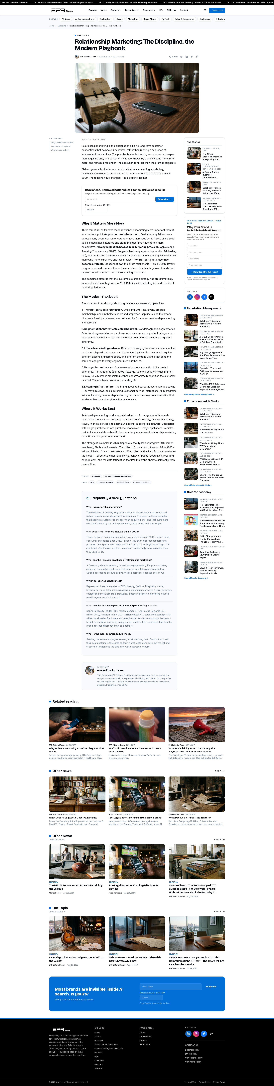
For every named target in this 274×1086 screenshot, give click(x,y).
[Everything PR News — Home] (61, 10)
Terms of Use (190, 1082)
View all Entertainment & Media (197, 485)
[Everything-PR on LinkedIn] (190, 297)
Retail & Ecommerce (184, 19)
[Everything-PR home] (69, 1029)
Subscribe (164, 199)
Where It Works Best (60, 150)
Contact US (217, 10)
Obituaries (99, 1060)
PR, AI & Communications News (118, 476)
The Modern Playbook (61, 146)
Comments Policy (193, 1062)
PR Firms (171, 10)
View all (218, 839)
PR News (66, 19)
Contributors (145, 1036)
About (142, 1032)
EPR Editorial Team (177, 896)
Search (97, 1036)
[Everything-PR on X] (211, 297)
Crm (92, 482)
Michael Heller (55, 893)
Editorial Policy (192, 1050)
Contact (184, 10)
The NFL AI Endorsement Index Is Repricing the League (56, 2)
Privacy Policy (204, 1082)
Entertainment (223, 19)
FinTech (165, 19)
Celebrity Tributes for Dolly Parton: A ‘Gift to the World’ (185, 2)
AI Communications (84, 19)
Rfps (96, 1056)
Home (51, 26)
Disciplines (130, 10)
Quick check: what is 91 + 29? (152, 993)
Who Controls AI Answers (106, 1044)
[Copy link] (197, 56)
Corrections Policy (194, 1058)
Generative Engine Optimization (109, 1048)
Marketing (133, 19)
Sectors (115, 10)
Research (148, 10)
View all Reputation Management (198, 394)
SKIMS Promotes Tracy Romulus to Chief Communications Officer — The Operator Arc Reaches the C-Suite (196, 961)
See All (218, 771)
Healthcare (205, 19)
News (104, 10)
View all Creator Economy (195, 578)
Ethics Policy (191, 1054)
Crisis (120, 19)
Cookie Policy (219, 1082)
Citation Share (123, 482)
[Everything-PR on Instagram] (197, 297)
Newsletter (145, 1044)
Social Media (150, 19)
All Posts (98, 1068)
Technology (105, 19)
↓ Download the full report (204, 272)
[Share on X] (181, 56)
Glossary (98, 1064)
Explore (93, 10)
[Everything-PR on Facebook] (204, 297)
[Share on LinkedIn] (186, 56)
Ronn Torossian (115, 893)
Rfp (161, 10)
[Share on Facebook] (192, 56)
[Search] (205, 10)
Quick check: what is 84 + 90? (97, 205)
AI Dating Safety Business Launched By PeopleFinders (120, 2)
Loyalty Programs (105, 482)
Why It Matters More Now (62, 142)
